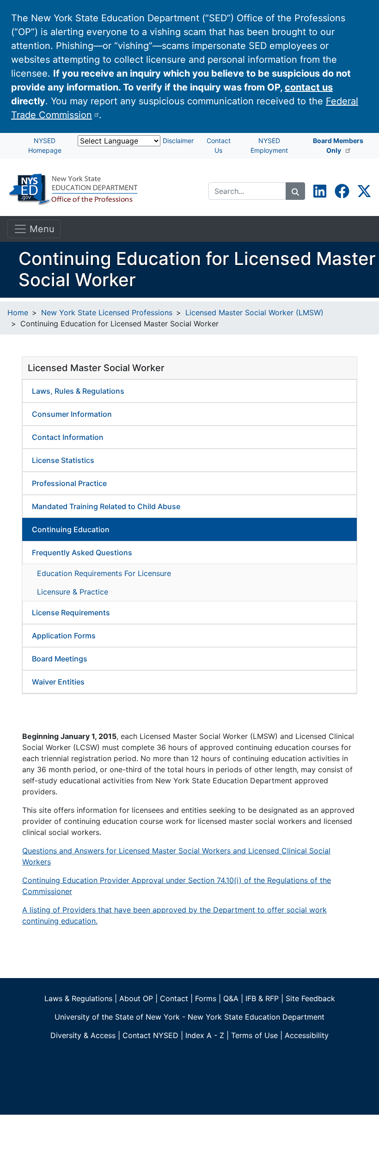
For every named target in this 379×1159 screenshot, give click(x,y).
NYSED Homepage (44, 145)
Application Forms (64, 635)
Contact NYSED (150, 1035)
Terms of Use (254, 1035)
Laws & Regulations (78, 998)
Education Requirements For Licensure (104, 573)
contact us (309, 87)
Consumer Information (72, 414)
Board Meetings (59, 658)
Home (17, 312)
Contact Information (68, 437)
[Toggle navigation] (34, 229)
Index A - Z (204, 1035)
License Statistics (63, 460)
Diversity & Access (83, 1035)
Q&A (230, 998)
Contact (174, 998)
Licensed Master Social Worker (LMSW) (254, 312)
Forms (205, 998)
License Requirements (71, 612)
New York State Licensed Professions (106, 312)
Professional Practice (69, 483)
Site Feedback (310, 998)
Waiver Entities (58, 681)
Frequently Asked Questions (82, 552)
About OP (136, 998)
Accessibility (307, 1035)
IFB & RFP (262, 998)
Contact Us (219, 145)
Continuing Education (71, 529)
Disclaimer (178, 140)
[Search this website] (295, 191)
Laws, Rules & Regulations (78, 391)
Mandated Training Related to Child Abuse (106, 506)
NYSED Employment (269, 145)
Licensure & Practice (72, 591)
